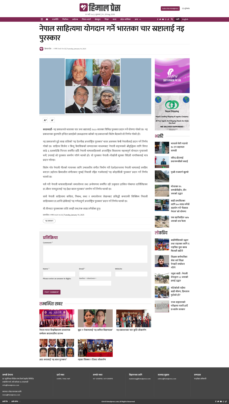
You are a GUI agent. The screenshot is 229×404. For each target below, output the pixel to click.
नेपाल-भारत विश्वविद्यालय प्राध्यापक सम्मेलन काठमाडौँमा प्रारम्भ (54, 332)
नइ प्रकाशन (49, 221)
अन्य (136, 19)
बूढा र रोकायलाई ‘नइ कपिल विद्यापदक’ (95, 330)
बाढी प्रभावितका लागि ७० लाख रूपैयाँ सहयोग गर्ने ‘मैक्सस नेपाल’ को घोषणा (180, 206)
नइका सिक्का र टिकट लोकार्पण (92, 360)
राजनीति (55, 19)
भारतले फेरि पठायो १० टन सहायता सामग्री (179, 147)
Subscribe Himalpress (170, 8)
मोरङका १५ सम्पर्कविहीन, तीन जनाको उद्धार (178, 190)
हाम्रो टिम (5, 401)
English (185, 19)
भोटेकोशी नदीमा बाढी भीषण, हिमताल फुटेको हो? (180, 291)
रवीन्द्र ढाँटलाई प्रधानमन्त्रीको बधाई (179, 159)
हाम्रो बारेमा (14, 401)
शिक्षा (107, 19)
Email (82, 268)
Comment (48, 242)
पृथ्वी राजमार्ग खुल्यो (180, 172)
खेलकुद (98, 19)
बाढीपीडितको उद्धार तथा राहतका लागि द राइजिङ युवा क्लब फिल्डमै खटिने (180, 245)
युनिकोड (187, 8)
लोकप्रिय (161, 233)
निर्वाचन (65, 19)
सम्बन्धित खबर (50, 304)
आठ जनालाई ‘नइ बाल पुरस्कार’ (53, 360)
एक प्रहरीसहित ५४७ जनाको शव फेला (180, 219)
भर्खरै (177, 19)
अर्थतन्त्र (75, 19)
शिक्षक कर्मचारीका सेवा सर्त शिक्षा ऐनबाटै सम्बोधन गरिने (179, 262)
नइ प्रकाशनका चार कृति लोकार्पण (131, 330)
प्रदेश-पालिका (125, 19)
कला (114, 19)
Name (46, 268)
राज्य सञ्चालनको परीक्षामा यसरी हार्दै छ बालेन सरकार (179, 305)
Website (118, 268)
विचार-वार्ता (86, 19)
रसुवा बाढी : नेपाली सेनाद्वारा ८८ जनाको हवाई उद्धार (179, 277)
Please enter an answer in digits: (57, 278)
